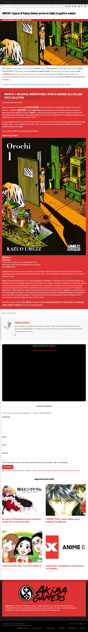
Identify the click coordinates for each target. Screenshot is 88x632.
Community (20, 2)
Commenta (6, 417)
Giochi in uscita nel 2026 (60, 2)
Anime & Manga (15, 7)
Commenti (30, 17)
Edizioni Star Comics (54, 302)
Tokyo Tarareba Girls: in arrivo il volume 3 (21, 565)
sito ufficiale (26, 302)
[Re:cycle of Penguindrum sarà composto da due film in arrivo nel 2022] (22, 515)
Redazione (29, 2)
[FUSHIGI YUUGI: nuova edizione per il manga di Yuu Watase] (66, 515)
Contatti (36, 2)
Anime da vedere (46, 2)
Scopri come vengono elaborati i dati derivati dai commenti (58, 470)
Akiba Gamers (6, 7)
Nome (4, 437)
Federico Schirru (8, 17)
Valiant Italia (68, 302)
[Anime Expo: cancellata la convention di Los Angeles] (66, 562)
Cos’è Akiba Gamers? (8, 2)
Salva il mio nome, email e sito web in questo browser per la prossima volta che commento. (35, 462)
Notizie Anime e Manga (27, 7)
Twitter (4, 305)
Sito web (5, 453)
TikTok (10, 305)
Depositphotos (21, 623)
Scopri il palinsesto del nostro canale (44, 350)
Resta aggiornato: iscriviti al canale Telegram (18, 20)
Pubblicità (61, 628)
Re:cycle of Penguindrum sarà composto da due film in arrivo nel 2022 (21, 520)
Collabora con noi (23, 628)
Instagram (80, 302)
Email (4, 445)
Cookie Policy (50, 628)
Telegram (17, 305)
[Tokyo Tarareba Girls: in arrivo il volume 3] (22, 562)
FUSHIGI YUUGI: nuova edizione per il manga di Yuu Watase (63, 520)
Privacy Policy (37, 628)
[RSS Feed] (66, 6)
